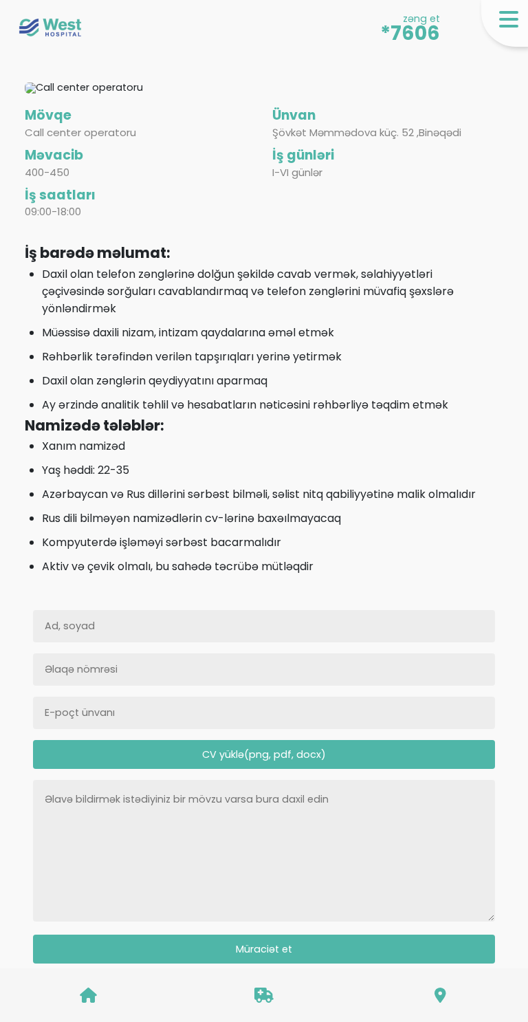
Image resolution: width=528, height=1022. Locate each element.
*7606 (410, 33)
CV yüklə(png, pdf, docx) (264, 754)
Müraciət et (264, 949)
